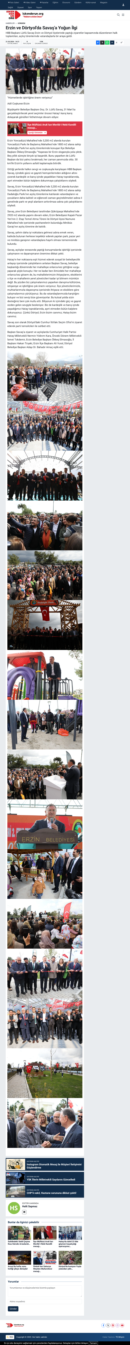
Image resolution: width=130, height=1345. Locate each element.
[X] (108, 1325)
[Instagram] (117, 1325)
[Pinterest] (113, 1325)
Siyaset (20, 7)
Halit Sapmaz (29, 1206)
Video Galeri (30, 2)
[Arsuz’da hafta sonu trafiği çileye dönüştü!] (19, 1257)
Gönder (13, 1308)
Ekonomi (66, 2)
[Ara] (118, 15)
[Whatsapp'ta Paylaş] (107, 43)
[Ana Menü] (123, 15)
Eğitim (55, 2)
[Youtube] (122, 1325)
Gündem (77, 2)
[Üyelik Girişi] (122, 5)
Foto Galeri (14, 2)
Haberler (10, 23)
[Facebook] (103, 1325)
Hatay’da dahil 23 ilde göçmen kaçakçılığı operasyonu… (68, 1244)
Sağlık (10, 7)
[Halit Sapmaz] (14, 1208)
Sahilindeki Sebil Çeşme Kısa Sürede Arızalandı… (19, 1242)
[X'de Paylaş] (102, 43)
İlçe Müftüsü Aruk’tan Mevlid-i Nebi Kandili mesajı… (43, 1244)
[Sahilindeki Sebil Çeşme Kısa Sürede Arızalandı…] (19, 1232)
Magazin (103, 2)
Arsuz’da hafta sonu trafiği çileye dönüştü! (18, 1267)
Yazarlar (45, 2)
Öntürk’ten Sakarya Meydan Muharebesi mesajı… (42, 1268)
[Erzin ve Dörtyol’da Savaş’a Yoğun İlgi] (45, 71)
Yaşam (39, 7)
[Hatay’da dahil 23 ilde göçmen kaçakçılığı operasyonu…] (70, 1232)
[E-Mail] (24, 1212)
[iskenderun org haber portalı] (25, 15)
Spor (30, 7)
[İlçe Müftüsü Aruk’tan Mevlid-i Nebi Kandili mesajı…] (44, 1232)
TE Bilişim (120, 1337)
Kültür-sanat (91, 2)
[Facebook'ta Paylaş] (98, 43)
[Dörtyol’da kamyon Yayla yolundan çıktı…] (70, 1257)
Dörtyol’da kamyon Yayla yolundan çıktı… (70, 1267)
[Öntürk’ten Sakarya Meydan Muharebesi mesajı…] (44, 1257)
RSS (11, 1337)
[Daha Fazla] (112, 43)
